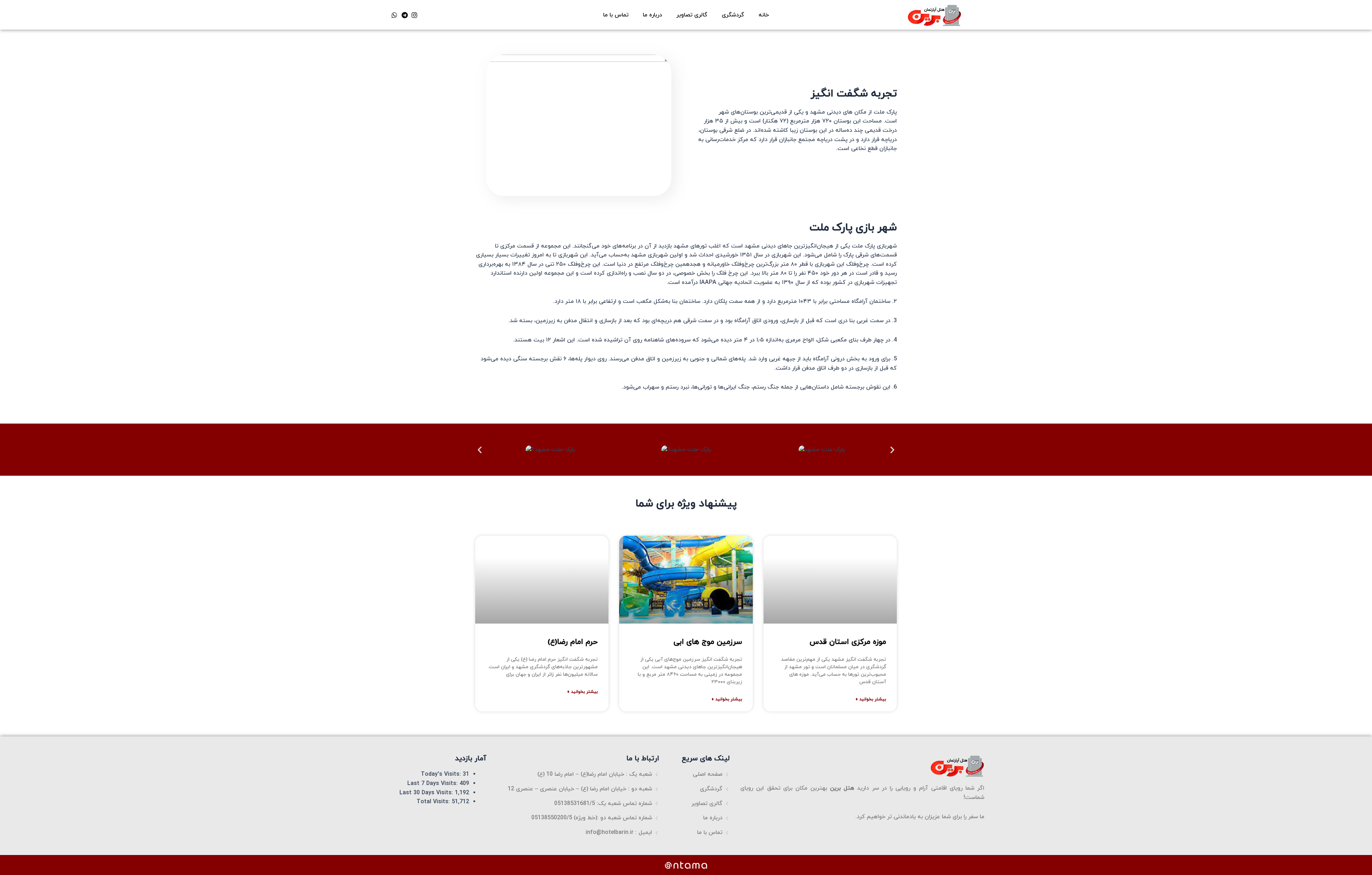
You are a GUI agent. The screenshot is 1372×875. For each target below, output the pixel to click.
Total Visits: (434, 802)
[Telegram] (404, 15)
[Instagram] (414, 15)
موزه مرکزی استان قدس (848, 642)
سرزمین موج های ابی (707, 642)
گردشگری (733, 15)
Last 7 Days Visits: (433, 784)
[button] (479, 449)
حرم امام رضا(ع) (573, 642)
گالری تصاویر (691, 15)
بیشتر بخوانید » (870, 699)
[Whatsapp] (394, 15)
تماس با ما (615, 15)
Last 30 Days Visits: (427, 793)
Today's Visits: (442, 774)
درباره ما (652, 15)
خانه (764, 15)
